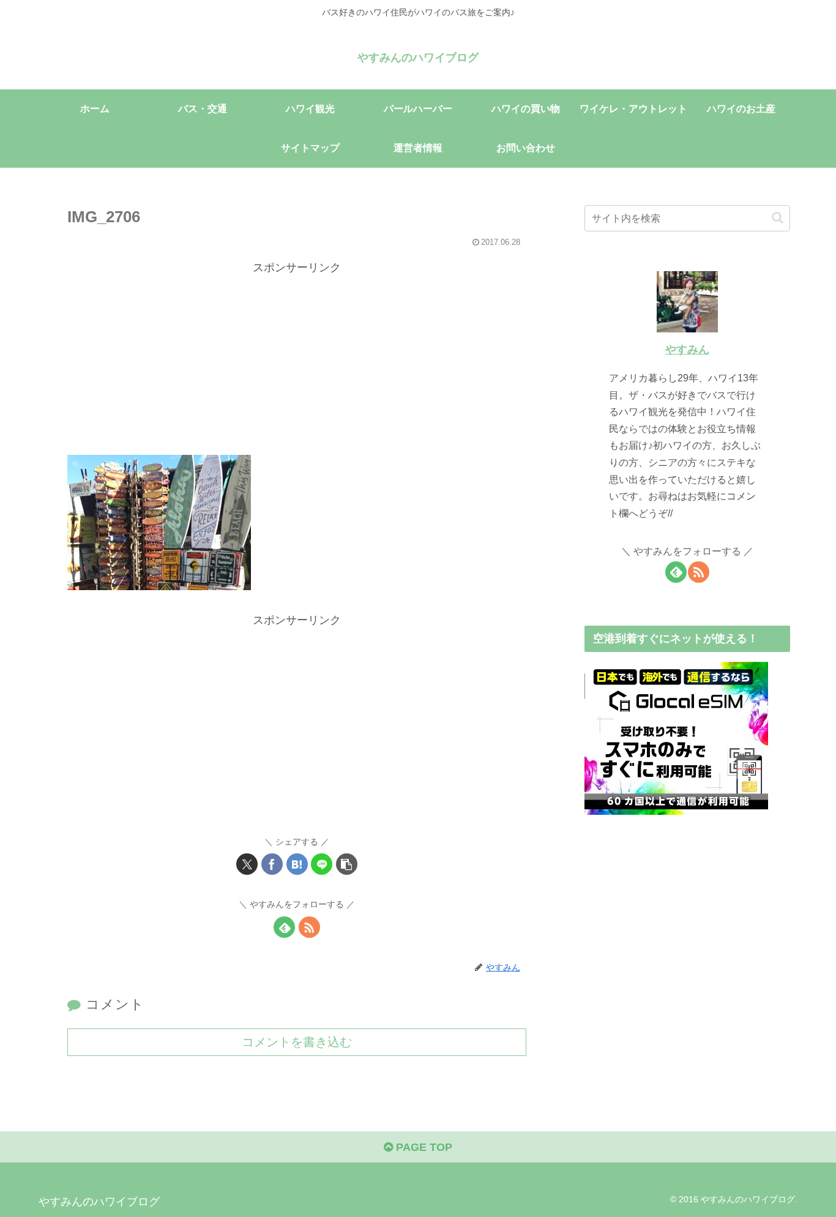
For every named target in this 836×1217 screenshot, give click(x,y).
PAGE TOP (422, 1147)
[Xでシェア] (247, 864)
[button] (346, 864)
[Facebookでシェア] (272, 864)
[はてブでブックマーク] (297, 864)
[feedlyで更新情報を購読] (284, 927)
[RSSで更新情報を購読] (309, 927)
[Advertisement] (296, 363)
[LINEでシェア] (321, 864)
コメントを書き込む (297, 1042)
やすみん (687, 349)
